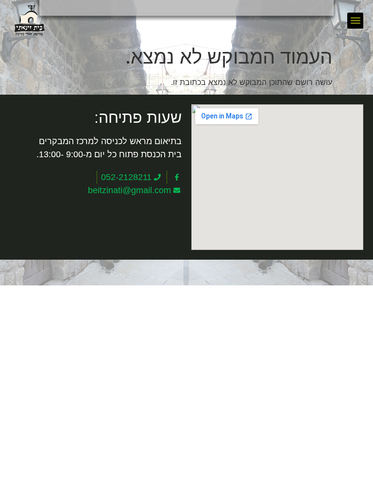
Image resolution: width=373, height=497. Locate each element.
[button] (355, 21)
